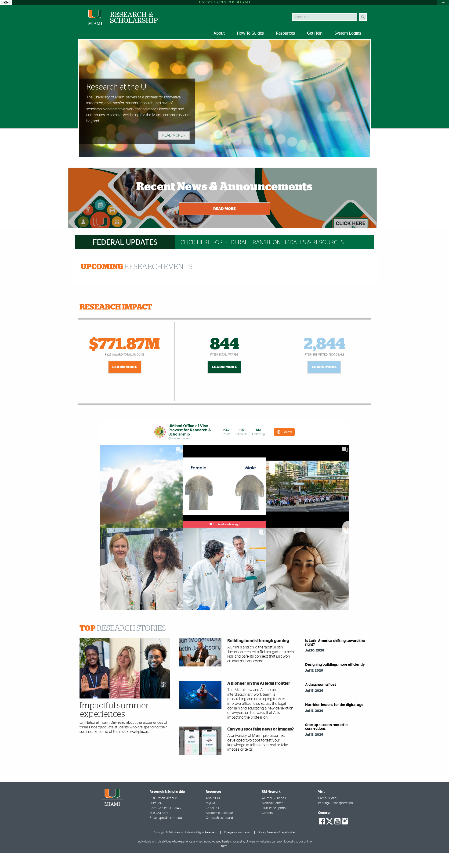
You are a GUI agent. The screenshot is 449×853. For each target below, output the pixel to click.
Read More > (173, 135)
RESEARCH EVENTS (136, 267)
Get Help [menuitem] (314, 33)
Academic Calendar (219, 813)
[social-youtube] (337, 821)
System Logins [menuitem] (348, 33)
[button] (438, 839)
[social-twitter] (329, 821)
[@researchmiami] (160, 432)
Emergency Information (237, 832)
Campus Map (327, 798)
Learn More (124, 367)
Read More (224, 209)
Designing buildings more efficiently (335, 664)
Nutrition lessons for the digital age (334, 705)
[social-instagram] (345, 821)
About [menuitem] (219, 33)
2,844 (324, 345)
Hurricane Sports (274, 808)
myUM (210, 803)
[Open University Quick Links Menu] (443, 2)
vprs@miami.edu (170, 818)
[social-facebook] (322, 821)
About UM (213, 798)
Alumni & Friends (274, 798)
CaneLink (212, 808)
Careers (267, 813)
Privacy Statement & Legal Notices (276, 832)
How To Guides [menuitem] (250, 33)
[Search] (363, 17)
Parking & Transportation (335, 803)
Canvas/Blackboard (219, 818)
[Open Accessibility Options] (6, 2)
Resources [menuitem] (285, 33)
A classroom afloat (320, 685)
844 (224, 345)
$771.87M (124, 345)
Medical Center (272, 803)
